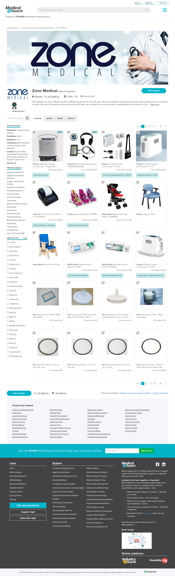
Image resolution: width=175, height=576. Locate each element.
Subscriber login (28, 518)
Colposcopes (12, 210)
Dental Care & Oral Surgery (63, 492)
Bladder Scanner (18, 422)
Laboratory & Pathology (61, 526)
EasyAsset (148, 513)
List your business (28, 505)
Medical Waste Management (97, 484)
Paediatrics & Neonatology (96, 495)
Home (12, 468)
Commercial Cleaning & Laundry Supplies (68, 488)
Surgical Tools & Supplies (95, 515)
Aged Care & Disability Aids (22, 410)
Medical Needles (56, 437)
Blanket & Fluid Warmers (16, 220)
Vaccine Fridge (130, 431)
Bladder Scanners (13, 214)
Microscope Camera (95, 410)
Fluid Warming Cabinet (58, 416)
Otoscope (91, 419)
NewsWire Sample (17, 488)
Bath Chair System (19, 419)
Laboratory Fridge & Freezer (60, 428)
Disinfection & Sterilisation (63, 503)
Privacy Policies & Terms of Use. (65, 572)
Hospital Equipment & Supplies (64, 518)
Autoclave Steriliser (19, 416)
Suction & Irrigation (14, 197)
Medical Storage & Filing (95, 480)
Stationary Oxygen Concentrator (137, 410)
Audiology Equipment (15, 191)
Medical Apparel (92, 468)
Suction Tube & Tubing (133, 413)
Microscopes (11, 207)
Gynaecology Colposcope (59, 419)
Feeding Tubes (55, 413)
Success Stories (16, 495)
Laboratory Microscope (58, 431)
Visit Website (61, 393)
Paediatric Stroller (94, 422)
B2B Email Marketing (18, 484)
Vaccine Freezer (131, 428)
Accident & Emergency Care (63, 468)
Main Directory (12, 28)
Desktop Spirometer (20, 437)
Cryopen (15, 431)
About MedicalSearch (18, 476)
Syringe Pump (130, 416)
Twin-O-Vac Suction (132, 422)
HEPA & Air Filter (56, 422)
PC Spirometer (93, 428)
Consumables (12, 227)
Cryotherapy (11, 200)
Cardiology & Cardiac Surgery (64, 484)
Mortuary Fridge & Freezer (97, 413)
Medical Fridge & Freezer (59, 434)
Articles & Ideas (15, 472)
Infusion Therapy (13, 194)
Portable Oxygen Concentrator (99, 434)
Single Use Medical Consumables (99, 511)
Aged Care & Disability (61, 472)
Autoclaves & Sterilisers (16, 187)
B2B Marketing (15, 480)
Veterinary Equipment (94, 523)
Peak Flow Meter (94, 431)
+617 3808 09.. (53, 96)
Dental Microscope (19, 434)
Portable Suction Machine (97, 437)
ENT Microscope (56, 410)
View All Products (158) (15, 233)
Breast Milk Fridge (19, 428)
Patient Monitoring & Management (99, 499)
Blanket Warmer (18, 425)
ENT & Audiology (59, 507)
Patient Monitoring (14, 217)
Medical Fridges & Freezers (17, 204)
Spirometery (11, 223)
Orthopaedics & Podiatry (95, 492)
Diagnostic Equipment (15, 172)
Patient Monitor (93, 425)
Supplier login (28, 512)
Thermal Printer (131, 419)
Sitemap (13, 499)
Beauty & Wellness (60, 480)
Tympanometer (131, 425)
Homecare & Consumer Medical (65, 514)
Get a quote (154, 90)
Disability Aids (12, 230)
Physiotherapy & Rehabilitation (98, 503)
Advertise (163, 3)
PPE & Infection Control (95, 507)
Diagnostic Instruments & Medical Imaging (37, 28)
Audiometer (16, 413)
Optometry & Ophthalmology (97, 488)
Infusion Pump (55, 425)
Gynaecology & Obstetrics (62, 510)
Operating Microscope (96, 416)
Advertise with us (16, 492)
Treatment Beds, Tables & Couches (99, 519)
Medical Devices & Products (96, 472)
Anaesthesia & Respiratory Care (65, 476)
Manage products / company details (135, 393)
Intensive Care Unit (60, 522)
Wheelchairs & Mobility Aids (96, 527)
